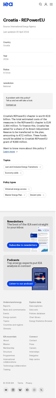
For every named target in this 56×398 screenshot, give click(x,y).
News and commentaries (14, 310)
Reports (6, 306)
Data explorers (35, 306)
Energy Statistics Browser (40, 321)
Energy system (9, 317)
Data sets (33, 310)
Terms (20, 383)
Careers (32, 348)
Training (6, 370)
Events (6, 314)
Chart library (34, 317)
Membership (8, 348)
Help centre (34, 359)
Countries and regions (13, 325)
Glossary (7, 329)
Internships (34, 352)
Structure (7, 352)
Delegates (33, 356)
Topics (6, 321)
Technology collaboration (14, 366)
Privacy (29, 383)
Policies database (37, 314)
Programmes (9, 356)
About (6, 341)
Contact (33, 341)
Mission (6, 344)
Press (31, 344)
